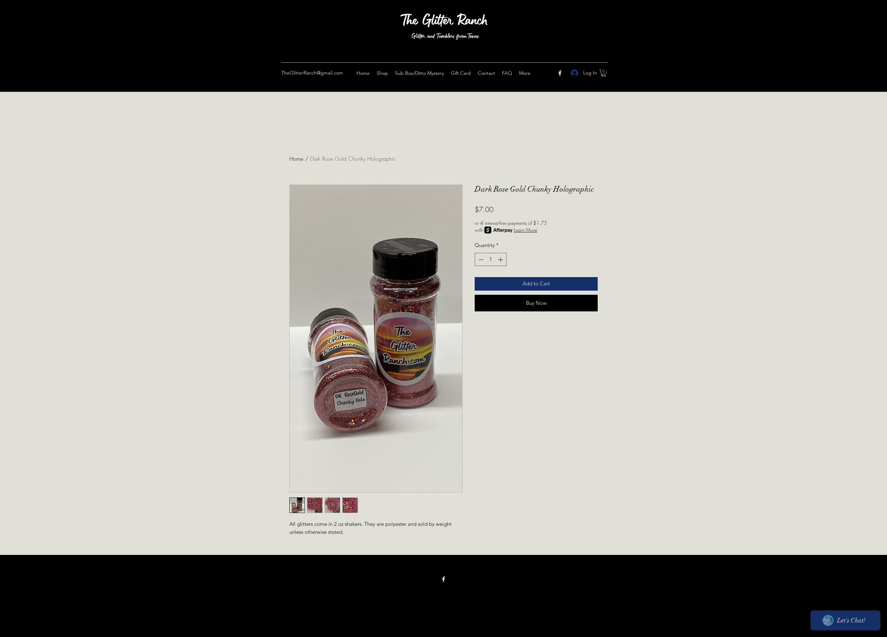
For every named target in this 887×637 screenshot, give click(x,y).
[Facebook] (559, 73)
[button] (603, 73)
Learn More (525, 230)
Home (296, 158)
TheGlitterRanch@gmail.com (312, 73)
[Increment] (501, 259)
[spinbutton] (491, 259)
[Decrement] (480, 259)
